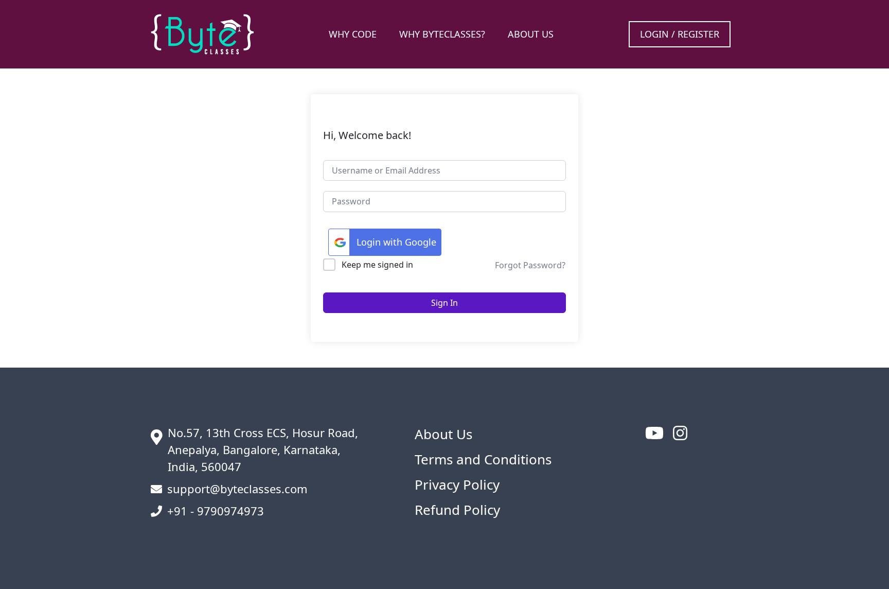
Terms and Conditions (483, 459)
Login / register (679, 34)
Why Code (353, 34)
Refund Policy (457, 509)
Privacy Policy (457, 484)
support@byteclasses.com (237, 488)
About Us (531, 34)
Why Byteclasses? (442, 34)
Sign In (444, 302)
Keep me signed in (377, 264)
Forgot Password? (530, 265)
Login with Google (396, 242)
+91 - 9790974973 (215, 510)
